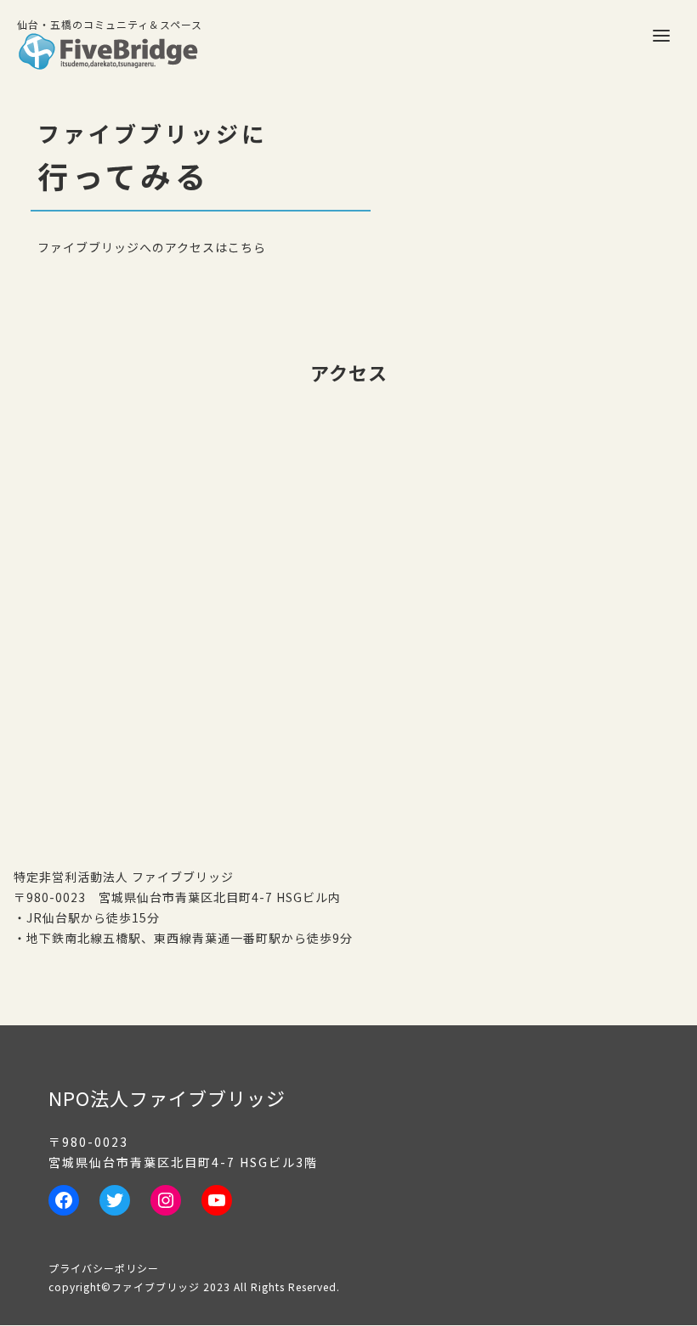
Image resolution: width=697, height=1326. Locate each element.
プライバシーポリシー (103, 1268)
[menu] (661, 35)
